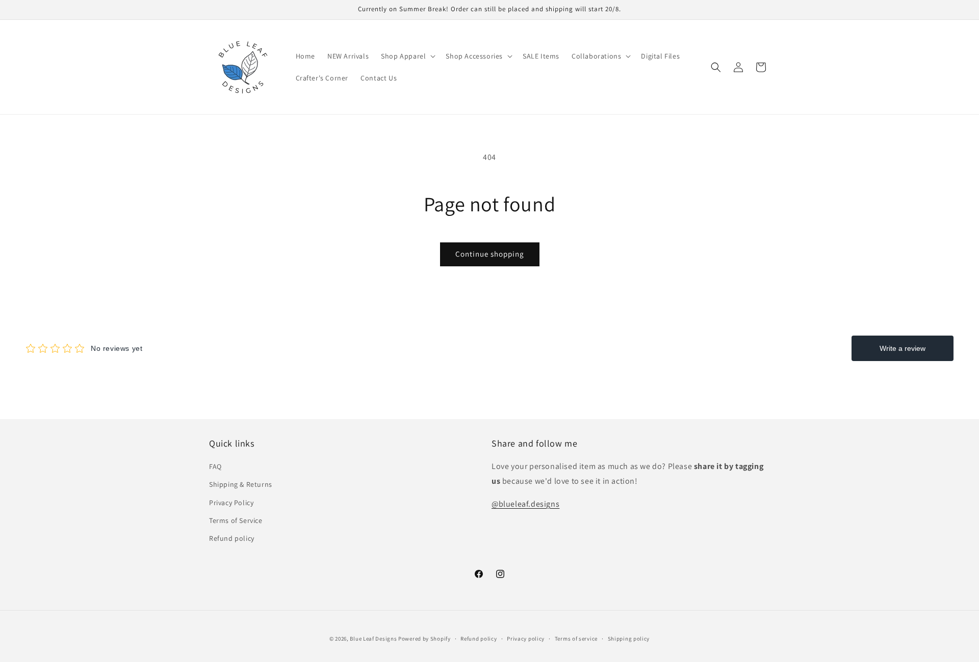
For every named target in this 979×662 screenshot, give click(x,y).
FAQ (215, 467)
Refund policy (231, 538)
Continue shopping (489, 254)
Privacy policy (526, 638)
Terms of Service (236, 520)
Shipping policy (629, 638)
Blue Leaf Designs (373, 638)
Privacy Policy (231, 502)
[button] (407, 56)
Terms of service (576, 638)
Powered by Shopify (424, 638)
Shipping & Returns (240, 484)
